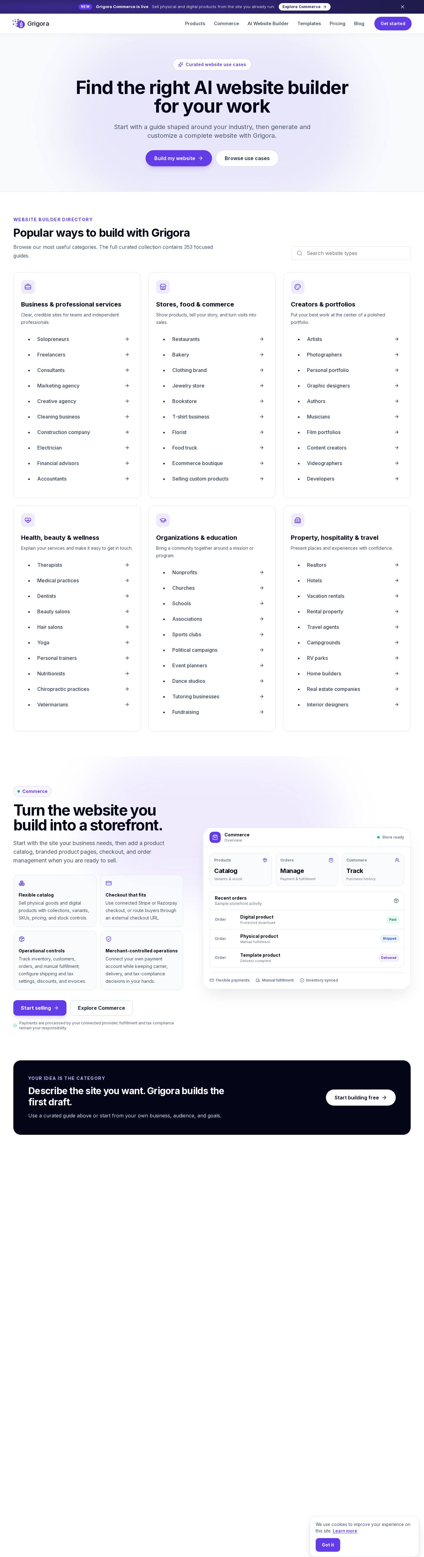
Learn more (345, 1530)
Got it (328, 1544)
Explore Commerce (101, 1008)
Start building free (357, 1097)
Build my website (174, 158)
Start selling (36, 1008)
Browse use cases (247, 158)
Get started (393, 23)
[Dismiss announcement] (402, 7)
